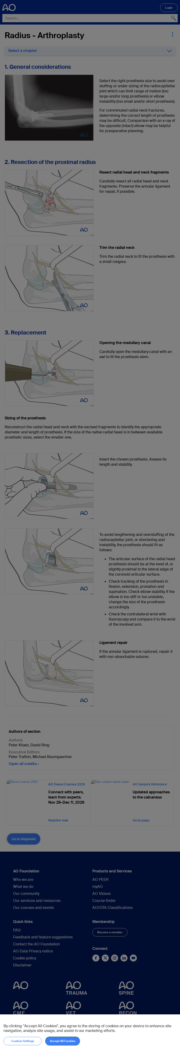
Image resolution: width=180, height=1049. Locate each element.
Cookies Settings (22, 1041)
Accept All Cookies (62, 1041)
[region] (90, 1031)
